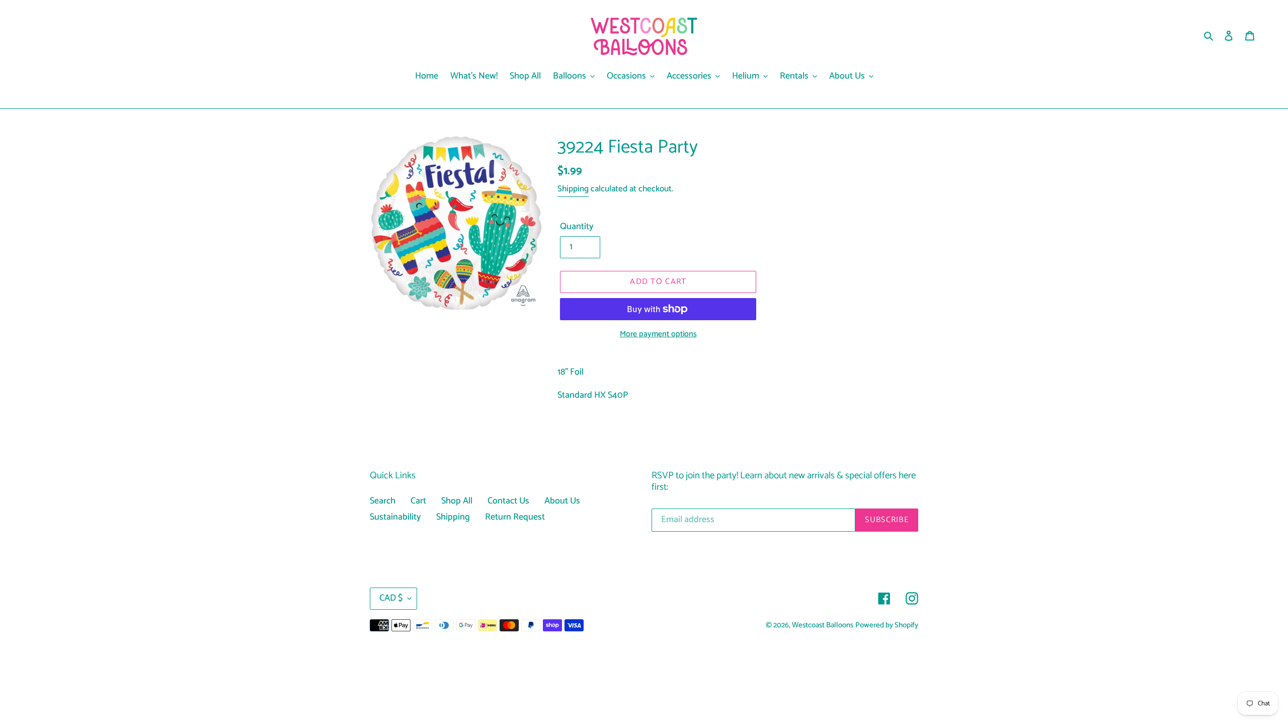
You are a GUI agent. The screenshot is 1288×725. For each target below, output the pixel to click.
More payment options (658, 334)
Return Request (515, 517)
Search (382, 501)
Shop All (456, 501)
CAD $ (391, 598)
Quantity (577, 227)
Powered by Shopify (886, 625)
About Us (562, 501)
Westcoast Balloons (822, 625)
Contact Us (508, 501)
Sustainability (395, 517)
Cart (418, 501)
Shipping (573, 189)
